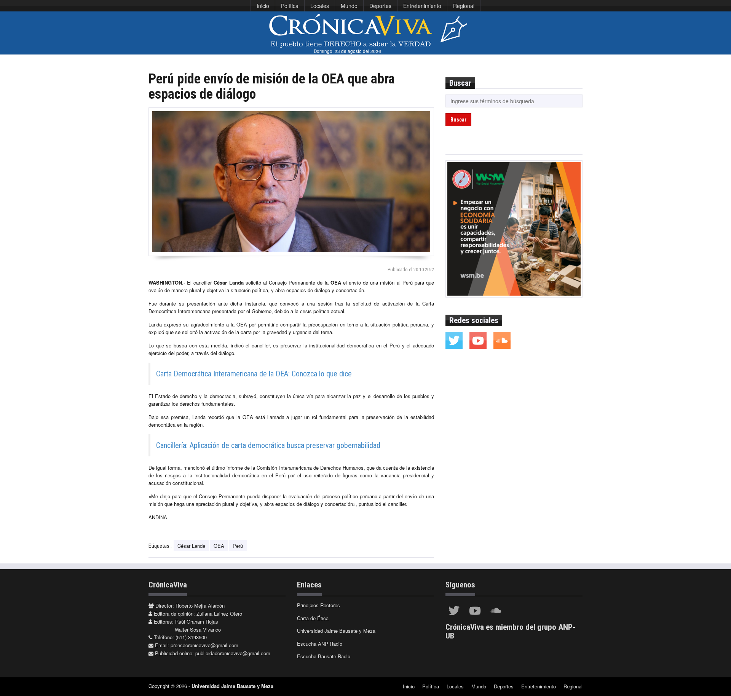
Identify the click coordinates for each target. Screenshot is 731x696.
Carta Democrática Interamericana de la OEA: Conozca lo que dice (254, 373)
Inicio (263, 6)
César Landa (191, 545)
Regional (463, 6)
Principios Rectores (318, 605)
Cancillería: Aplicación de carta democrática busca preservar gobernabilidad (268, 445)
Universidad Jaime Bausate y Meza (336, 630)
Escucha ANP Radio (319, 643)
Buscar (458, 120)
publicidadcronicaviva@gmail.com (232, 653)
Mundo (349, 6)
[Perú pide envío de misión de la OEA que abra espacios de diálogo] (291, 181)
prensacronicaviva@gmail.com (204, 645)
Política (289, 6)
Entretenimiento (422, 6)
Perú (238, 545)
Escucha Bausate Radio (323, 656)
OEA (219, 545)
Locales (319, 6)
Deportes (380, 6)
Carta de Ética (313, 618)
